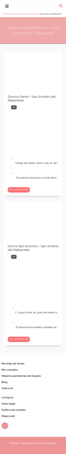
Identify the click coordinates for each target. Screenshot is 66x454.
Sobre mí (7, 388)
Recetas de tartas (13, 363)
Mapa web (8, 416)
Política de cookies (14, 409)
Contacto (8, 397)
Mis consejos (10, 369)
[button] (61, 7)
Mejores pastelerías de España (21, 375)
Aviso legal (8, 403)
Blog (4, 382)
